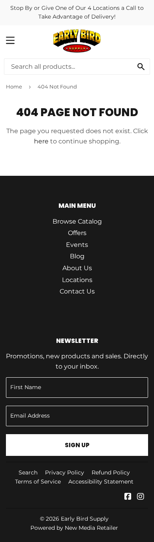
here (41, 141)
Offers (77, 233)
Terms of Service (38, 481)
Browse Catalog (77, 221)
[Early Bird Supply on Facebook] (127, 497)
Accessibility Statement (100, 481)
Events (77, 244)
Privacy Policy (64, 472)
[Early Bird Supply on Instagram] (140, 497)
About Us (77, 268)
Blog (77, 256)
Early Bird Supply (85, 519)
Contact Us (77, 291)
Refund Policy (111, 472)
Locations (77, 280)
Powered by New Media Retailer (74, 528)
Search (28, 472)
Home (14, 86)
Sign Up (77, 445)
